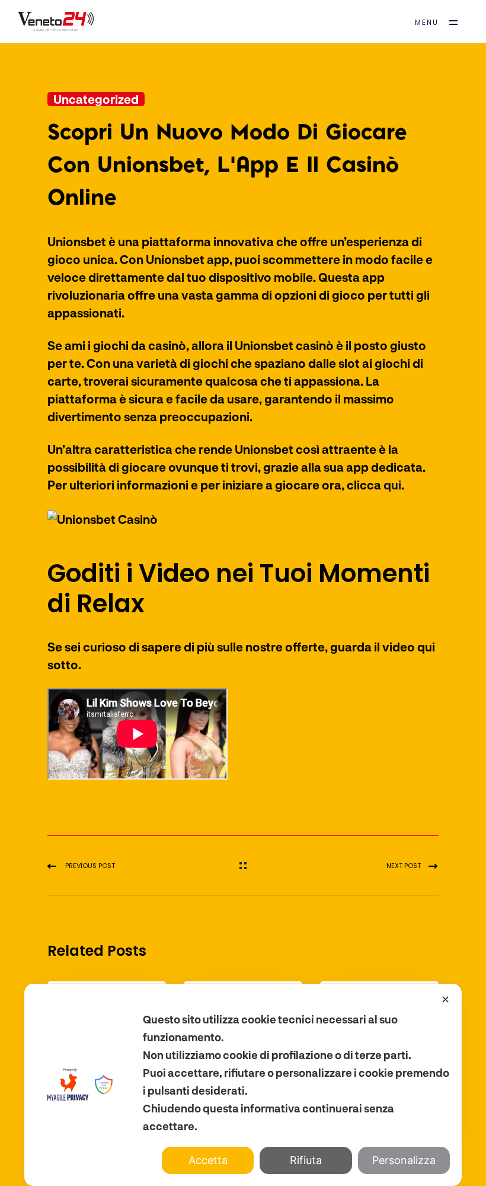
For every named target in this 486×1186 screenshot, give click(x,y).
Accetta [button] (208, 1160)
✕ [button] (445, 999)
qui (392, 485)
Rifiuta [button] (306, 1160)
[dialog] (243, 1085)
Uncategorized (96, 99)
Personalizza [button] (404, 1160)
